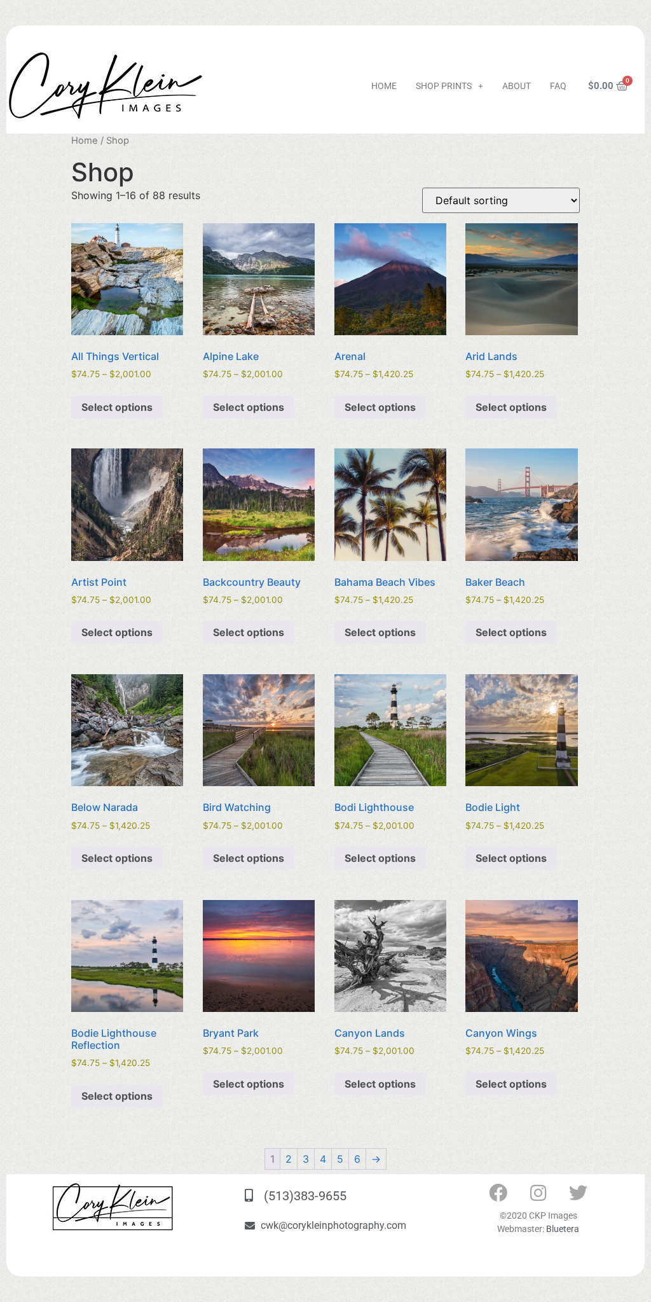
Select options (117, 407)
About (516, 86)
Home (384, 86)
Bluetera (562, 1229)
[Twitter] (578, 1193)
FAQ (558, 86)
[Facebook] (498, 1193)
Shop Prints (444, 86)
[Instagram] (538, 1193)
